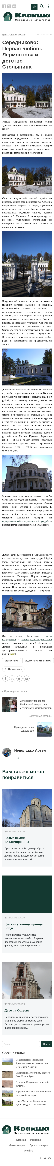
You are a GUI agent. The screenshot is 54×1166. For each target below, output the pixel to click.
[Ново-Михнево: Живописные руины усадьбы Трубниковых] (9, 1102)
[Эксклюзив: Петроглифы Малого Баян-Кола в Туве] (9, 1074)
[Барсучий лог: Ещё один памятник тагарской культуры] (9, 1093)
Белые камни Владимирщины (16, 839)
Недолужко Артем (30, 750)
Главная (21, 1140)
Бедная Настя (11, 661)
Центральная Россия (14, 35)
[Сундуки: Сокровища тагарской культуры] (9, 1084)
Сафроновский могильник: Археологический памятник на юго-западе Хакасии (32, 1063)
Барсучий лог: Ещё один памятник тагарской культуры (33, 1093)
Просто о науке (39, 1145)
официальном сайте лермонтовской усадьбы (26, 521)
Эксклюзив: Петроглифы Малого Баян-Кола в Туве (33, 1074)
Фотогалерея (17, 1145)
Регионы (35, 1140)
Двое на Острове (16, 1010)
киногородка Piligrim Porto (37, 639)
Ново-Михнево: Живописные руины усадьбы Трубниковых (31, 1103)
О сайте (28, 1150)
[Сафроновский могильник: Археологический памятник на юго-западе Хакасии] (9, 1061)
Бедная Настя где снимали (38, 661)
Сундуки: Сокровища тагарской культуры (32, 1084)
